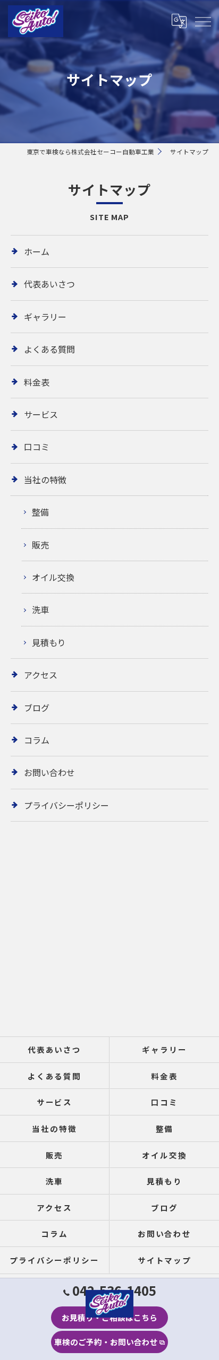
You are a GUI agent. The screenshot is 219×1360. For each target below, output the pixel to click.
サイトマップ (165, 1260)
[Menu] (202, 20)
